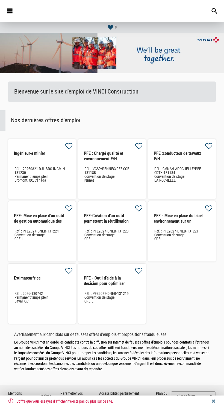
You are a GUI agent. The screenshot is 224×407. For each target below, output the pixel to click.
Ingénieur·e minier (29, 153)
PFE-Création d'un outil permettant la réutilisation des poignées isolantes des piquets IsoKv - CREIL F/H (107, 224)
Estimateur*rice (27, 278)
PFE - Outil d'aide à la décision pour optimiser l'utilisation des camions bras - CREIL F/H (109, 286)
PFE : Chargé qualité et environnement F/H (103, 156)
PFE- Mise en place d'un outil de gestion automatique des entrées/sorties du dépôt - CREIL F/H (39, 224)
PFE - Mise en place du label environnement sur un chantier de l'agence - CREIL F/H (178, 224)
